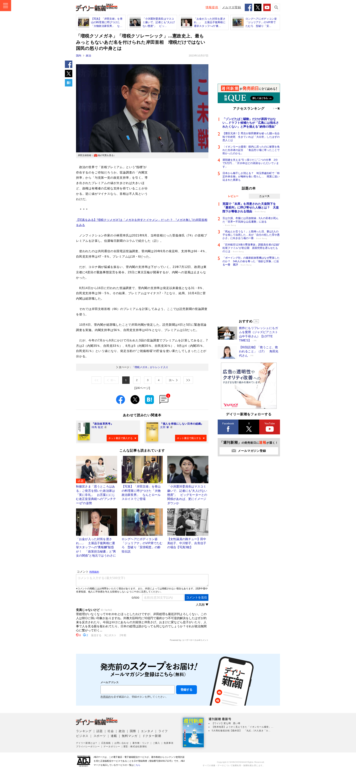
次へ (171, 380)
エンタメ (147, 731)
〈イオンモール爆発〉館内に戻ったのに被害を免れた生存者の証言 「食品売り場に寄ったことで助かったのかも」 (251, 150)
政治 (88, 55)
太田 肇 (164, 427)
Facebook (228, 423)
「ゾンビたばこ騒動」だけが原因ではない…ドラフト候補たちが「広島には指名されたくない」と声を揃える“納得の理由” (250, 122)
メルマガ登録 (231, 7)
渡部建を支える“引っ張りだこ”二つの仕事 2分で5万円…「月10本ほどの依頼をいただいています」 (250, 163)
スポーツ (99, 735)
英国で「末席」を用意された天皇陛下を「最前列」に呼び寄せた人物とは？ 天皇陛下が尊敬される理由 (250, 207)
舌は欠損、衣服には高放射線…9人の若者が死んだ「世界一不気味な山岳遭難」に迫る (250, 221)
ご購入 (156, 743)
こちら (137, 765)
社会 (111, 731)
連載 (114, 735)
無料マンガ (129, 735)
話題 (99, 731)
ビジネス (82, 735)
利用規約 (105, 696)
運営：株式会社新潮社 (135, 746)
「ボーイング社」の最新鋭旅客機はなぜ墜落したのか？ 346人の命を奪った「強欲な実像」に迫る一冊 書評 (251, 261)
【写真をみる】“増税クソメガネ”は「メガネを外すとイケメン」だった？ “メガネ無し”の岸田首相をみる (141, 222)
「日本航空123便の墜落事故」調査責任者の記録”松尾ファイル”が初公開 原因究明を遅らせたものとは (251, 248)
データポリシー (111, 746)
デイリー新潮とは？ (86, 743)
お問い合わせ (121, 743)
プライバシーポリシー (88, 746)
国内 (78, 55)
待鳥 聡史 (97, 427)
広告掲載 (106, 743)
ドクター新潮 (151, 735)
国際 (133, 731)
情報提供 (212, 7)
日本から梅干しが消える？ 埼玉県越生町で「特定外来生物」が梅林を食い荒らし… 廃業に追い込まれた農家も (251, 176)
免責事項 (168, 743)
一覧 (277, 108)
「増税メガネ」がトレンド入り (143, 367)
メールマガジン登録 (252, 450)
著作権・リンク (140, 743)
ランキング (84, 731)
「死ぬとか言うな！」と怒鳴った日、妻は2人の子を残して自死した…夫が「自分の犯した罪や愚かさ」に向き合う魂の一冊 (251, 235)
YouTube (269, 423)
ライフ (163, 731)
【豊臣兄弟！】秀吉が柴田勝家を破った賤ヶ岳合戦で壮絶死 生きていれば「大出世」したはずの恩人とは (251, 136)
